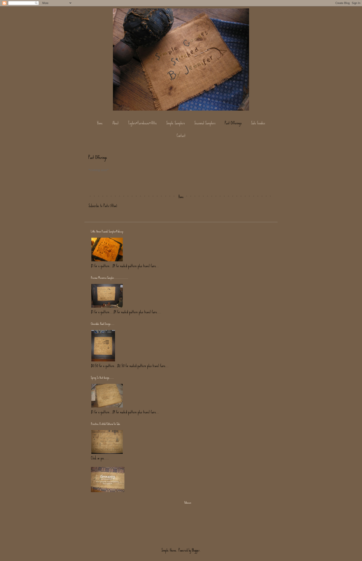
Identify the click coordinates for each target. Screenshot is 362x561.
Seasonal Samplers (204, 123)
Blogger (196, 550)
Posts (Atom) (110, 205)
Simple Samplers (175, 123)
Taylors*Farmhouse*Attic (142, 123)
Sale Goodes (258, 123)
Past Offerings (233, 123)
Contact (181, 135)
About (115, 123)
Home (100, 123)
